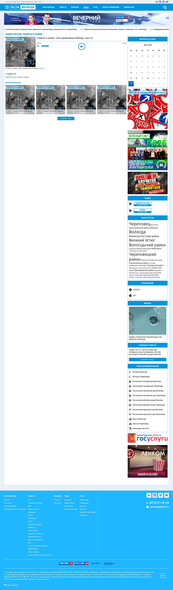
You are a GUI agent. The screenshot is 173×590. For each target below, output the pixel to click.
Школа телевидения (111, 7)
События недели (10, 506)
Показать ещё (66, 118)
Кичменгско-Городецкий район (141, 273)
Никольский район (151, 275)
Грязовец (157, 273)
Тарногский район (136, 275)
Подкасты (68, 500)
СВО (29, 543)
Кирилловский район (139, 263)
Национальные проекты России (40, 555)
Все (29, 500)
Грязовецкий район (145, 270)
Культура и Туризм (34, 524)
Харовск (158, 270)
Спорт (30, 521)
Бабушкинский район (138, 265)
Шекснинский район (139, 228)
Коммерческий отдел (87, 512)
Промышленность (34, 537)
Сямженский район (136, 277)
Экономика (32, 518)
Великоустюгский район (144, 236)
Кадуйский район (156, 260)
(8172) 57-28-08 (159, 502)
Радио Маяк (68, 506)
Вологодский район (147, 244)
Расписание (84, 500)
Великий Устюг (142, 240)
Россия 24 (8, 503)
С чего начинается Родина (37, 546)
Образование (33, 530)
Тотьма (152, 263)
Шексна (154, 227)
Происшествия (33, 509)
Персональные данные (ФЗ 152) (15, 579)
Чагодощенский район (138, 251)
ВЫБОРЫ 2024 (33, 549)
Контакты (83, 509)
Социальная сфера (35, 503)
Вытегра (154, 225)
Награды (83, 506)
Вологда (137, 232)
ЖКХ (29, 506)
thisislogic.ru (45, 579)
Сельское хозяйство (35, 533)
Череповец (139, 223)
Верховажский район (152, 277)
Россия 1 (7, 500)
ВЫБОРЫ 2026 (129, 7)
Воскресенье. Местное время (15, 509)
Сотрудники (84, 503)
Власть (30, 515)
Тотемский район (156, 265)
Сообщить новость (148, 359)
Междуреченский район (138, 268)
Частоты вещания (70, 509)
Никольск (145, 260)
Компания (83, 515)
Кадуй (131, 249)
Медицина (32, 527)
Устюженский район (143, 248)
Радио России (69, 503)
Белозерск (157, 248)
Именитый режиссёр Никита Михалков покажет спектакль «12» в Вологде (97, 29)
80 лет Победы (33, 552)
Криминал (31, 512)
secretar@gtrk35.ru (159, 507)
